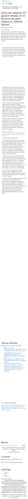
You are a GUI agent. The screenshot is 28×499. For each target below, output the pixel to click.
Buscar (24, 445)
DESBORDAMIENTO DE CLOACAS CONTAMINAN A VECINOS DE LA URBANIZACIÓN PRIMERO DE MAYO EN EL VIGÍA (14, 355)
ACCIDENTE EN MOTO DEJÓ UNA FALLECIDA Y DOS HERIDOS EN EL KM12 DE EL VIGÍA (15, 350)
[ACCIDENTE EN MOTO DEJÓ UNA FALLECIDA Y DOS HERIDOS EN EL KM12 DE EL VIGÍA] (15, 348)
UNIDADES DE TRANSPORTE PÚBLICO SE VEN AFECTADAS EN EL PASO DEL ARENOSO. (14, 369)
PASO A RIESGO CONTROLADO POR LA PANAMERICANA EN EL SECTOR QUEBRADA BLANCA (15, 360)
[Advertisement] (14, 72)
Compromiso (7, 476)
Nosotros (6, 472)
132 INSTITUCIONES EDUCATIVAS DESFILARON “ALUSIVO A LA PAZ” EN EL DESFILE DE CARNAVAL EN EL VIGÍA (14, 365)
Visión (5, 475)
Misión (5, 473)
